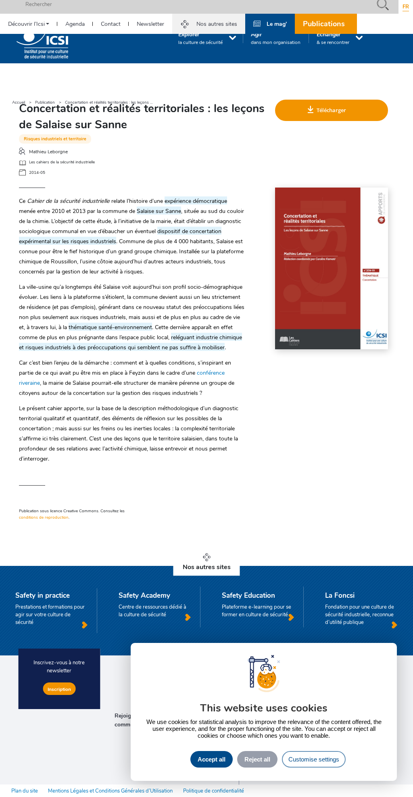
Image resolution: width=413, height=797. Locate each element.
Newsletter (150, 23)
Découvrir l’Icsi (26, 23)
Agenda (75, 23)
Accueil (18, 102)
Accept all (211, 759)
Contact (111, 23)
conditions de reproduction (44, 517)
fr (406, 6)
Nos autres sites (216, 23)
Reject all (257, 759)
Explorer (200, 38)
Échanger (333, 38)
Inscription (59, 689)
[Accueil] (42, 41)
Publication (45, 102)
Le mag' (277, 23)
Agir (275, 38)
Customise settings (313, 759)
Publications (324, 23)
